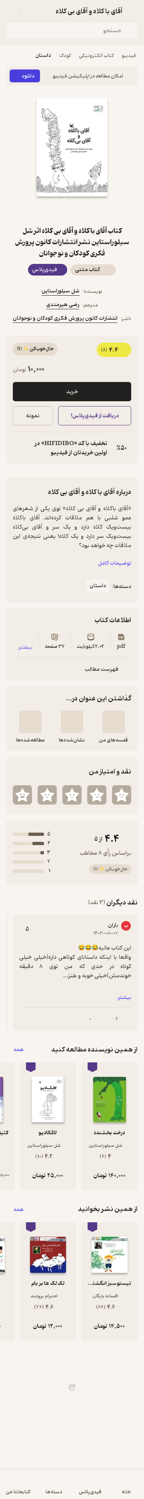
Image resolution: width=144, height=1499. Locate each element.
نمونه (33, 416)
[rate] (121, 795)
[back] (132, 11)
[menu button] (11, 11)
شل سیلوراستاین (61, 291)
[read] (30, 722)
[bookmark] (91, 211)
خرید (72, 391)
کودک (65, 55)
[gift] (72, 211)
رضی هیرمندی (62, 304)
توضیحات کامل (114, 563)
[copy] (19, 448)
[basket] (30, 11)
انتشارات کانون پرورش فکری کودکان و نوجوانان (65, 318)
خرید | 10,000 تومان (38, 1488)
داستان (43, 55)
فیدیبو (129, 55)
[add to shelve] (113, 722)
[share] (53, 211)
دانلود (28, 76)
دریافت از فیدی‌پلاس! (94, 416)
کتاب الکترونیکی (96, 55)
